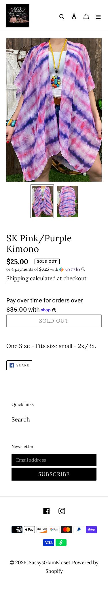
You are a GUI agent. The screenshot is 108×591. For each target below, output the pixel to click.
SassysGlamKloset (50, 562)
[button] (45, 269)
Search (21, 419)
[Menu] (98, 16)
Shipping (17, 278)
